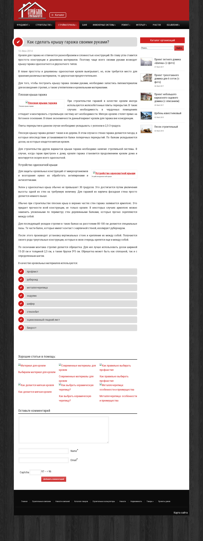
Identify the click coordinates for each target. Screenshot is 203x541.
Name (74, 451)
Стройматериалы (67, 25)
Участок (157, 25)
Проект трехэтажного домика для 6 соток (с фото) (166, 79)
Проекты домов (164, 501)
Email (74, 460)
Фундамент (23, 25)
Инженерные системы (104, 25)
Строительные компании (41, 501)
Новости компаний (62, 501)
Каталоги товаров (81, 501)
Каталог (59, 15)
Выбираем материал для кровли (36, 372)
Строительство (44, 25)
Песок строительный (166, 126)
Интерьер (141, 25)
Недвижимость (136, 501)
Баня (84, 25)
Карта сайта (181, 512)
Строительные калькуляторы (104, 501)
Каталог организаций (162, 40)
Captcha (24, 472)
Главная (24, 501)
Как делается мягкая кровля (35, 391)
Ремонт (126, 25)
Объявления (173, 25)
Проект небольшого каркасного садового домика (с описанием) (166, 98)
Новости (122, 501)
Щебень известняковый (167, 113)
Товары (150, 501)
